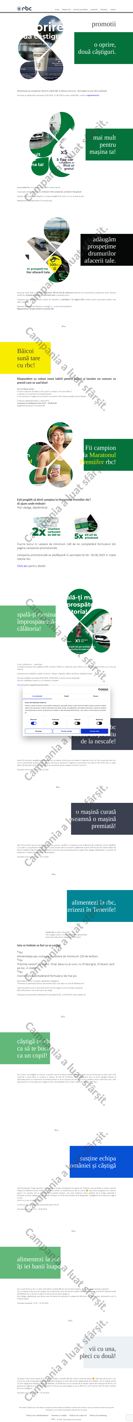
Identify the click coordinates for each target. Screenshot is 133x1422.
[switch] (55, 723)
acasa (57, 9)
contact (113, 9)
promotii (94, 9)
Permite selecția (66, 731)
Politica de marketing (98, 1415)
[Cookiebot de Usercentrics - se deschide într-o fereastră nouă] (99, 689)
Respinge (38, 731)
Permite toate (94, 731)
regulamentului (93, 95)
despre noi (66, 9)
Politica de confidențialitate (37, 1415)
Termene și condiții (59, 1415)
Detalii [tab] (66, 696)
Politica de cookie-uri (78, 1415)
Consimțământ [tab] (37, 696)
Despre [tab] (95, 696)
